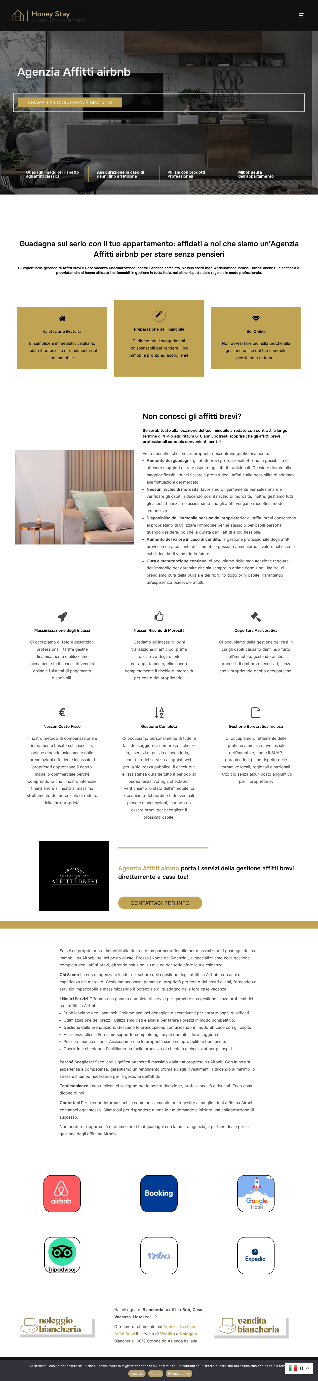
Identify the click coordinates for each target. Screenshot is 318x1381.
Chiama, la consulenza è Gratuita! (70, 102)
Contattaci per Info (160, 902)
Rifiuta (156, 1374)
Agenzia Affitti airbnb (148, 868)
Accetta (137, 1374)
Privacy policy (179, 1374)
